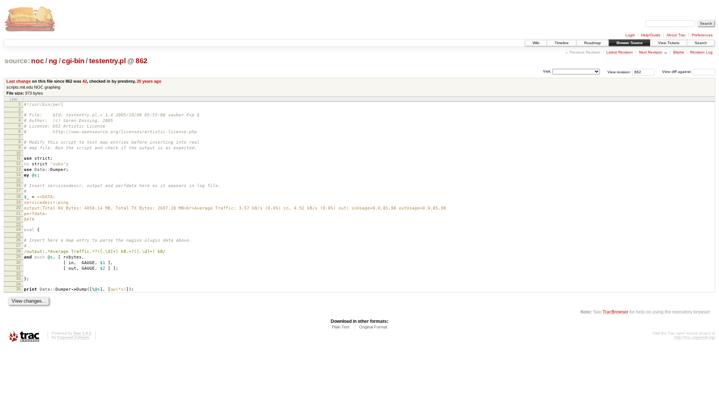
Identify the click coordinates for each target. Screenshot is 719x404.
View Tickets (668, 43)
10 (18, 153)
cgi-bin (73, 61)
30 (18, 262)
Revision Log (701, 52)
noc (37, 61)
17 (18, 191)
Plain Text (340, 327)
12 (18, 163)
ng (53, 61)
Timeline (562, 43)
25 (18, 235)
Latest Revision (619, 52)
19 (18, 202)
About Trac (676, 35)
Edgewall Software (73, 337)
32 (18, 273)
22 (18, 219)
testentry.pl (107, 61)
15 (18, 180)
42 (84, 81)
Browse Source (629, 43)
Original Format (373, 327)
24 (18, 229)
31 (18, 268)
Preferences (702, 35)
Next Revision (650, 52)
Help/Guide (651, 35)
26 (18, 240)
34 (18, 284)
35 (18, 289)
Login (630, 35)
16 (18, 185)
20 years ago (149, 81)
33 (18, 278)
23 (18, 224)
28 (18, 251)
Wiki (536, 43)
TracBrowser (615, 311)
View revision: (619, 72)
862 (142, 61)
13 (18, 169)
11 (18, 158)
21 (18, 213)
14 (18, 174)
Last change (18, 81)
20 (18, 207)
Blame (678, 52)
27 (18, 245)
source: (17, 61)
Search (701, 43)
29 (18, 256)
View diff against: (677, 72)
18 (18, 196)
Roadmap (592, 43)
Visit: (547, 71)
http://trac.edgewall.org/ (694, 337)
